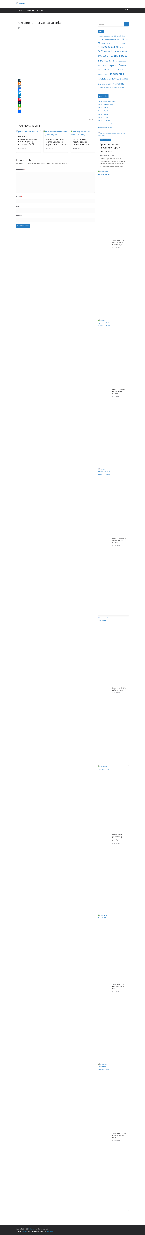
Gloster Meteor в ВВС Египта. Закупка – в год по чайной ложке (55, 142)
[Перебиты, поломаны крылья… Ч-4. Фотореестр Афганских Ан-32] (28, 132)
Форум (40, 10)
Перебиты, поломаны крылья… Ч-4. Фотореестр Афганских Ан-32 (27, 140)
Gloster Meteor (120, 36)
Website (19, 216)
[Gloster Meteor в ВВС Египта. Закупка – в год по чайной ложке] (56, 132)
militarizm (112, 155)
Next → (92, 120)
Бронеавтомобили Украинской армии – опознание (111, 147)
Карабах (113, 65)
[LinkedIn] (55, 96)
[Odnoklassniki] (55, 83)
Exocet (112, 36)
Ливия (122, 65)
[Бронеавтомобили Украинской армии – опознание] (113, 134)
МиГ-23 (120, 70)
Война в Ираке (103, 108)
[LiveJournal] (55, 80)
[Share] (55, 111)
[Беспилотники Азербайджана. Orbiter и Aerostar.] (83, 132)
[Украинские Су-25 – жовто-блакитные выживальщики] (104, 244)
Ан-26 (121, 47)
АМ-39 (100, 47)
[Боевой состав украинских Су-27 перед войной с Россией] (104, 839)
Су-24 (106, 79)
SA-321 (109, 43)
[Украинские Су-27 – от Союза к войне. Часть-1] (104, 988)
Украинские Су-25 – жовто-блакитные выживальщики (119, 243)
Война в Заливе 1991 (121, 61)
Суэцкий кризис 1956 (105, 84)
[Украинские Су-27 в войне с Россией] (104, 690)
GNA (100, 39)
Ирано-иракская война (106, 124)
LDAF (118, 39)
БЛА (125, 51)
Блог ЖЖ (30, 10)
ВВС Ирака (120, 55)
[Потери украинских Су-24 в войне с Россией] (104, 541)
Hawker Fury (107, 39)
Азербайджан (111, 46)
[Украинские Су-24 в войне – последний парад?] (104, 1137)
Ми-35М (111, 70)
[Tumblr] (55, 102)
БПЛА (100, 56)
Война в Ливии (103, 114)
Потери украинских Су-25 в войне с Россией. (119, 391)
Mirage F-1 (103, 43)
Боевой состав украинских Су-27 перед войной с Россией (118, 838)
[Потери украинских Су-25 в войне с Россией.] (104, 393)
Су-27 (116, 79)
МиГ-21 (116, 70)
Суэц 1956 (124, 79)
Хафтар (111, 87)
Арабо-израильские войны (107, 101)
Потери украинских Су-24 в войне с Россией (119, 540)
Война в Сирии (103, 117)
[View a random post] (126, 10)
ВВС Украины (106, 60)
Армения (107, 51)
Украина (118, 83)
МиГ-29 (106, 74)
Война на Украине (104, 121)
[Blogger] (55, 108)
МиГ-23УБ (100, 74)
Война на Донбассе (103, 66)
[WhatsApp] (55, 105)
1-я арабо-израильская (104, 36)
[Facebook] (55, 89)
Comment (20, 170)
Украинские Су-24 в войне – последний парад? (119, 1135)
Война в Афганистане (105, 104)
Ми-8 (100, 70)
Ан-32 (101, 51)
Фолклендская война (103, 87)
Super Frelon (117, 43)
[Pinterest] (55, 99)
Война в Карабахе (104, 111)
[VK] (55, 86)
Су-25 (111, 78)
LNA (122, 39)
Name (19, 197)
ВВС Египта (108, 56)
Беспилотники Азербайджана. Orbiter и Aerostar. (81, 142)
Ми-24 (105, 69)
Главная (21, 10)
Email (19, 206)
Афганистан (117, 51)
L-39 (114, 39)
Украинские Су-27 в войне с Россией (119, 689)
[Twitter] (55, 92)
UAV (124, 43)
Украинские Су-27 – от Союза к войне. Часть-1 (119, 986)
